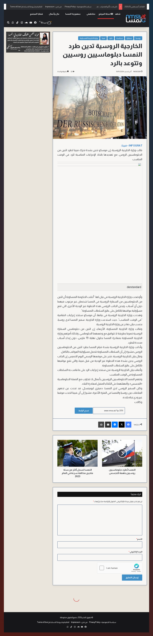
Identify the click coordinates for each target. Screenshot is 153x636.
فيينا (103, 38)
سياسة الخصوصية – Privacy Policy (78, 7)
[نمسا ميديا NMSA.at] (135, 18)
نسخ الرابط (83, 410)
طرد (111, 38)
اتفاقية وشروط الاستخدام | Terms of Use (26, 7)
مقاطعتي (91, 14)
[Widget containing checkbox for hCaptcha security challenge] (119, 568)
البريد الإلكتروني (135, 552)
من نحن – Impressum (53, 7)
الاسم (139, 539)
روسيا (138, 38)
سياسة (119, 38)
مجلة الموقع (105, 14)
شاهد (117, 14)
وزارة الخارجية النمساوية (89, 38)
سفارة (129, 38)
